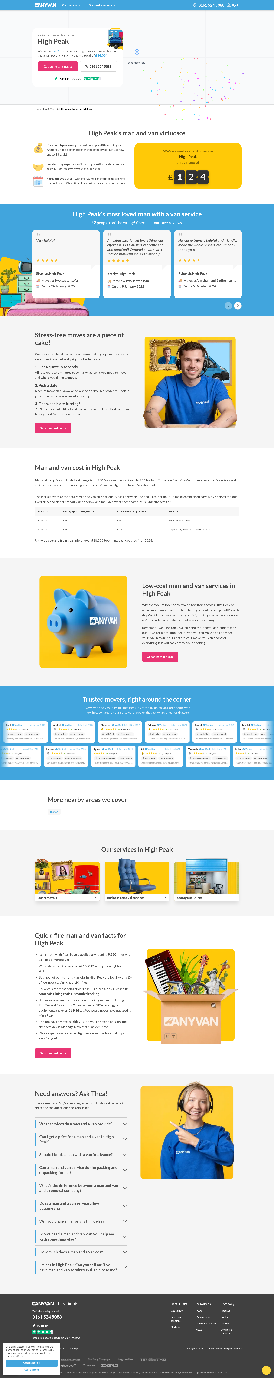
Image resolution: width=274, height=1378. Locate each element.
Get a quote (177, 1310)
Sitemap (74, 1348)
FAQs (199, 1310)
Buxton (54, 811)
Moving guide (203, 1316)
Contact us (226, 1316)
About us (225, 1310)
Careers (225, 1323)
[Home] (46, 5)
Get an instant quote (58, 66)
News (199, 1329)
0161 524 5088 (47, 1317)
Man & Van (48, 108)
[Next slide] (238, 306)
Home (38, 108)
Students (175, 1327)
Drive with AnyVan (206, 1323)
